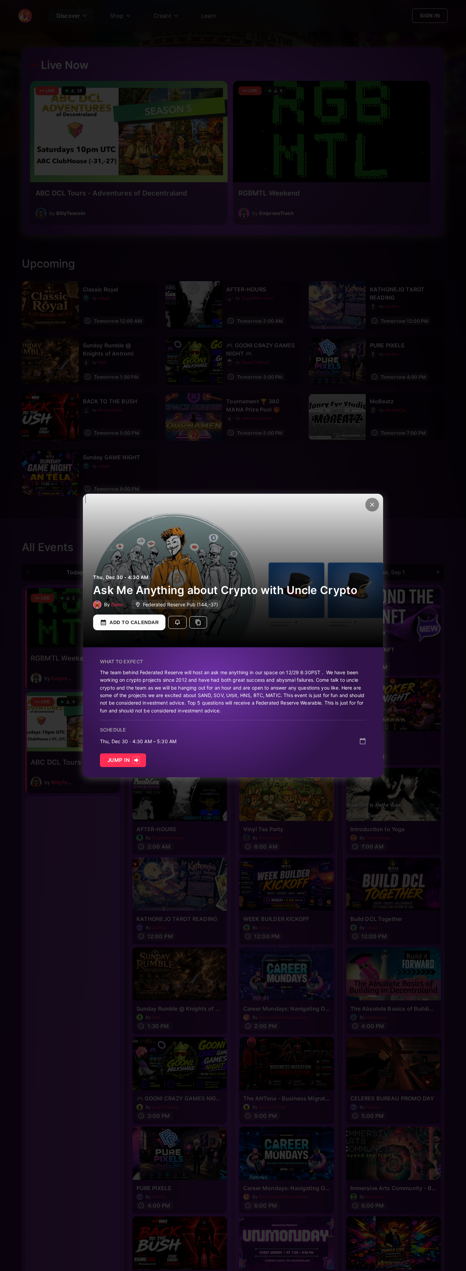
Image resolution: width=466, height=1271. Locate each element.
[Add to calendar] (362, 741)
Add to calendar (134, 622)
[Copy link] (198, 622)
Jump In (118, 760)
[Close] (372, 504)
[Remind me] (177, 622)
